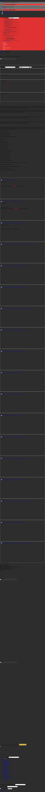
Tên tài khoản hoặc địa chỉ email (7, 784)
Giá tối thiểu (3, 67)
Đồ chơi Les (5, 767)
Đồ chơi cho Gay (6, 766)
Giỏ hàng (4, 759)
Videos (4, 46)
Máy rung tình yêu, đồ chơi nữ (8, 762)
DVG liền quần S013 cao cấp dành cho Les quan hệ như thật (13, 205)
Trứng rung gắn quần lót (11, 21)
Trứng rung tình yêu (6, 763)
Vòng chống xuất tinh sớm (9, 777)
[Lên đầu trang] (0, 746)
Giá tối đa (17, 67)
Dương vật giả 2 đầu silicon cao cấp (8, 184)
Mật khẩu (3, 786)
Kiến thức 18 (5, 44)
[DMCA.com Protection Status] (22, 745)
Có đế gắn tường (6, 86)
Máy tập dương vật (6, 771)
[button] (4, 7)
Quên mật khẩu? (3, 790)
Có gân (4, 97)
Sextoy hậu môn (5, 768)
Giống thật (4, 99)
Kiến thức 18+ (5, 760)
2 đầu (4, 95)
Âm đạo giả (5, 770)
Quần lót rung (6, 776)
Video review (5, 761)
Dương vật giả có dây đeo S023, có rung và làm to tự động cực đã (14, 226)
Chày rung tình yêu (6, 764)
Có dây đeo (5, 84)
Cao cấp (4, 71)
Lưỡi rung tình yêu (6, 765)
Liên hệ (4, 49)
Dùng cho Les (4, 54)
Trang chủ (2, 51)
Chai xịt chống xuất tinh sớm (8, 772)
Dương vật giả (5, 769)
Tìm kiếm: (7, 757)
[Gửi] (5, 758)
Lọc (30, 67)
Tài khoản (4, 779)
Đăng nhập (10, 788)
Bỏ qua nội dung (3, 0)
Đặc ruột (4, 88)
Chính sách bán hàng (6, 47)
